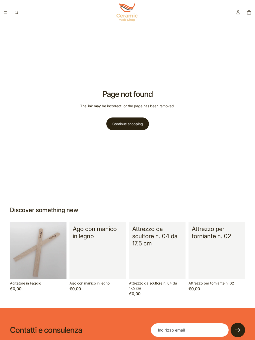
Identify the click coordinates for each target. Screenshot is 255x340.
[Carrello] (249, 12)
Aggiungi (122, 271)
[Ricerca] (16, 12)
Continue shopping (127, 124)
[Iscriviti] (238, 330)
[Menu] (5, 12)
